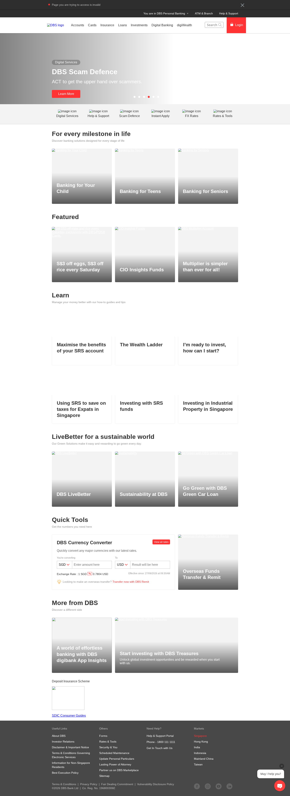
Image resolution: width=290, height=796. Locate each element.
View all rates (161, 542)
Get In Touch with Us (159, 748)
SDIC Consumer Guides (69, 715)
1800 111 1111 (166, 742)
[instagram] (208, 786)
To (116, 557)
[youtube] (219, 786)
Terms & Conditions (64, 784)
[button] (242, 5)
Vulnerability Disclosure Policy (155, 784)
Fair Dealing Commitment (117, 784)
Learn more (66, 94)
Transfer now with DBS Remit (130, 581)
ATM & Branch (204, 13)
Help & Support (228, 13)
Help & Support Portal (160, 735)
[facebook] (197, 786)
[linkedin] (229, 786)
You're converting (66, 557)
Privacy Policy (88, 784)
